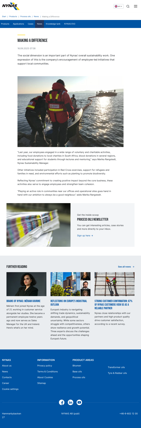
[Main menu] (135, 6)
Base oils (77, 371)
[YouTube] (79, 402)
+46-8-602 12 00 (129, 413)
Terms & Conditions (47, 371)
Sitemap (41, 383)
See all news (124, 266)
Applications (18, 24)
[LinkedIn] (70, 402)
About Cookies (45, 377)
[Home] (11, 6)
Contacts (7, 377)
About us (6, 365)
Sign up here (83, 235)
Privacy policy (44, 365)
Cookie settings (10, 389)
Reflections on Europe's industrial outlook (69, 303)
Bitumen (77, 365)
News (39, 24)
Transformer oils (116, 367)
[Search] (128, 6)
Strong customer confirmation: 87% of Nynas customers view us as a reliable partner (113, 304)
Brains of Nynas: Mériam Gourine (23, 301)
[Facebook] (61, 402)
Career (5, 383)
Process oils (79, 377)
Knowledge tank (53, 24)
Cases (30, 24)
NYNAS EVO (69, 24)
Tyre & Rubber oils (117, 373)
